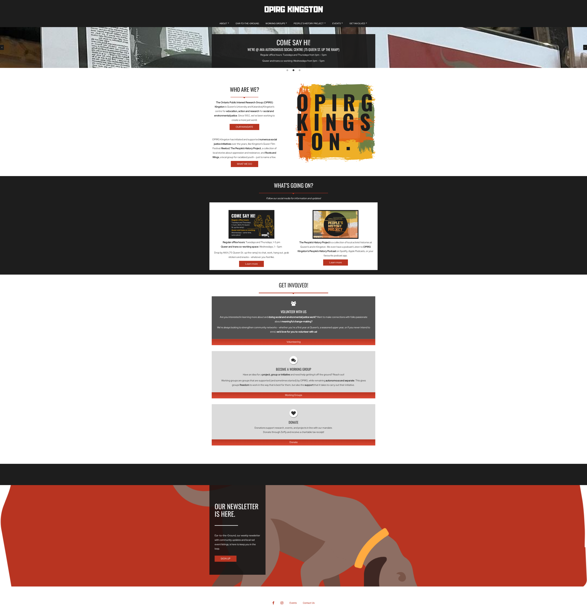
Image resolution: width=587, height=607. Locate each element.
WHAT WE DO (244, 164)
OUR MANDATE (244, 126)
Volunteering (294, 341)
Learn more (251, 263)
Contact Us (309, 602)
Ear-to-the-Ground (225, 535)
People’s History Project (309, 23)
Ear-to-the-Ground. (247, 23)
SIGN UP (225, 558)
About (223, 23)
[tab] (287, 70)
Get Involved (357, 23)
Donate (294, 442)
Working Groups (275, 23)
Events (336, 23)
